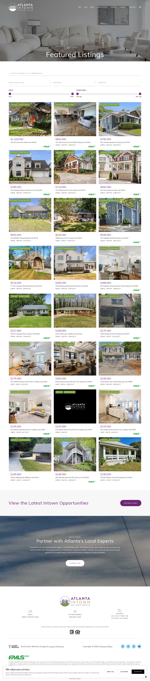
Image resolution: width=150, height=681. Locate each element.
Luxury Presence (56, 646)
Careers (123, 7)
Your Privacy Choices (75, 678)
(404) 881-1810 (75, 617)
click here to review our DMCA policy (99, 664)
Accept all (138, 671)
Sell (85, 7)
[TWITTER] (134, 646)
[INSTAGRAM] (128, 646)
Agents (114, 7)
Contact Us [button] (75, 563)
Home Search (102, 7)
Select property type (16, 82)
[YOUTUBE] (139, 646)
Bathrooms (58, 82)
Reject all (110, 671)
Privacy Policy (106, 646)
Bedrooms (102, 82)
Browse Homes (130, 503)
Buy (79, 7)
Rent (92, 7)
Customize (124, 671)
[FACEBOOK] (123, 646)
